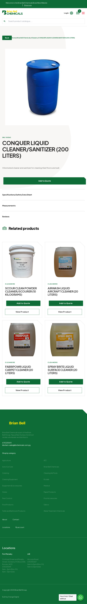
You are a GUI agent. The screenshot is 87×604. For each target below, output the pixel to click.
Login (66, 13)
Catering (5, 473)
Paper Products (50, 492)
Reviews (5, 216)
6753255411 (7, 443)
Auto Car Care (7, 467)
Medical (47, 486)
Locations (6, 527)
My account (19, 527)
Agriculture (6, 460)
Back (7, 38)
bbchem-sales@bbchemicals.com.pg (16, 445)
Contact (16, 519)
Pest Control (7, 498)
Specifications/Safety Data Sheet (17, 195)
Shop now (28, 5)
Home (14, 38)
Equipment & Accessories (12, 486)
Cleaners (34, 38)
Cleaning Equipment (10, 479)
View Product (22, 312)
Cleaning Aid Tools (50, 473)
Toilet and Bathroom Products (13, 511)
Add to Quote (44, 181)
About (4, 519)
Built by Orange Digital (10, 597)
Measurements (9, 205)
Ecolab (46, 479)
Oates (4, 492)
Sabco (46, 505)
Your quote (79, 11)
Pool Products (7, 505)
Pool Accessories (50, 498)
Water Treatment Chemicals (54, 511)
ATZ (45, 460)
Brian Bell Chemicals (24, 38)
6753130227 (31, 562)
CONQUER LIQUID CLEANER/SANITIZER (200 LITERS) (56, 38)
